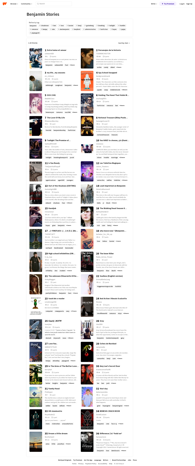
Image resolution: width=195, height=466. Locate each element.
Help (110, 464)
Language (97, 460)
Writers (105, 460)
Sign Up (189, 4)
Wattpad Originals (64, 460)
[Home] (5, 3)
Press (135, 460)
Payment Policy (90, 464)
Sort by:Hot (123, 43)
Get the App (88, 460)
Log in (182, 4)
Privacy (81, 464)
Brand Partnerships (119, 460)
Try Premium (169, 4)
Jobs (129, 460)
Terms (74, 464)
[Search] (38, 4)
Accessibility (102, 464)
